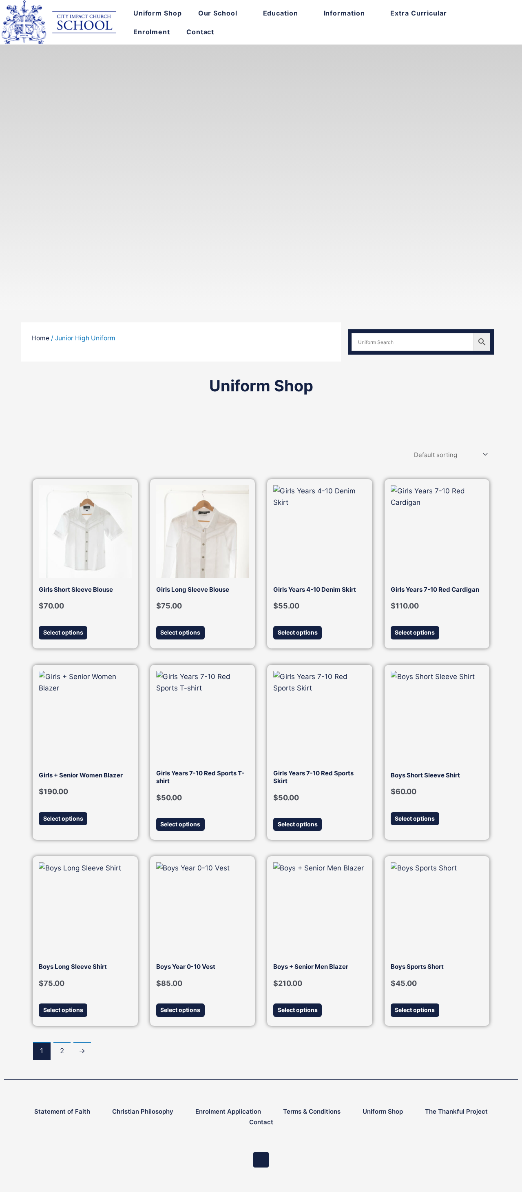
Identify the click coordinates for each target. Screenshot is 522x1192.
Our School (217, 13)
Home (40, 338)
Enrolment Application (228, 1111)
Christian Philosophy (142, 1111)
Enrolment (151, 32)
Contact (200, 32)
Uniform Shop (157, 13)
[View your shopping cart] (488, 22)
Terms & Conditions (312, 1111)
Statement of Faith (62, 1111)
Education (280, 13)
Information (344, 13)
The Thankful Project (456, 1111)
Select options (63, 632)
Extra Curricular (418, 13)
